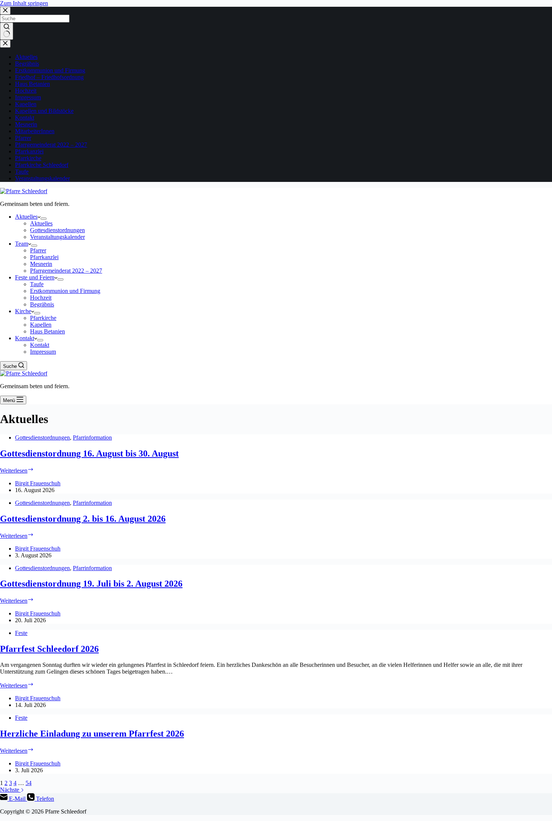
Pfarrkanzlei (29, 151)
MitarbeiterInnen (34, 131)
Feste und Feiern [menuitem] (34, 277)
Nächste (10, 789)
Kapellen (25, 104)
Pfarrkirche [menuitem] (43, 318)
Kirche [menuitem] (23, 311)
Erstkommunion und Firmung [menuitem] (65, 291)
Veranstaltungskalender (42, 178)
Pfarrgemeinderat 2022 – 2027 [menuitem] (66, 270)
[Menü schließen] (5, 44)
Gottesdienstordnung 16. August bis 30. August (89, 453)
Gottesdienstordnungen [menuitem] (57, 230)
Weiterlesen (17, 470)
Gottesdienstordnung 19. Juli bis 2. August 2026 (91, 583)
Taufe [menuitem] (37, 284)
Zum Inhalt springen (24, 3)
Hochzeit (25, 90)
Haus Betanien (32, 84)
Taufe (22, 171)
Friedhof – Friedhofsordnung (49, 77)
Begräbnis (27, 63)
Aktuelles (26, 57)
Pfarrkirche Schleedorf (41, 165)
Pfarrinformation (92, 437)
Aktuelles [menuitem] (26, 216)
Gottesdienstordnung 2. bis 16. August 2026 (83, 519)
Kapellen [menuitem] (40, 324)
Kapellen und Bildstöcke (44, 111)
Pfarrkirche (28, 158)
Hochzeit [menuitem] (40, 297)
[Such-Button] (6, 31)
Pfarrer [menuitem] (38, 250)
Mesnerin (26, 124)
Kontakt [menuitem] (24, 338)
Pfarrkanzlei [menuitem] (44, 257)
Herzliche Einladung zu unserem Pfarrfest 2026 (92, 733)
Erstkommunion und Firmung (50, 70)
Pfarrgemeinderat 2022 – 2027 (51, 144)
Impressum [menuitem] (43, 351)
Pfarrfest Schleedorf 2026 (49, 649)
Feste (21, 633)
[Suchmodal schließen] (5, 11)
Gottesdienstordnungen (42, 437)
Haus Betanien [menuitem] (47, 331)
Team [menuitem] (21, 243)
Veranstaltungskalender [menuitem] (57, 237)
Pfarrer (23, 138)
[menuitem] (44, 219)
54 (29, 783)
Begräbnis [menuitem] (42, 304)
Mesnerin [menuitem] (41, 264)
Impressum (28, 97)
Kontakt (24, 117)
